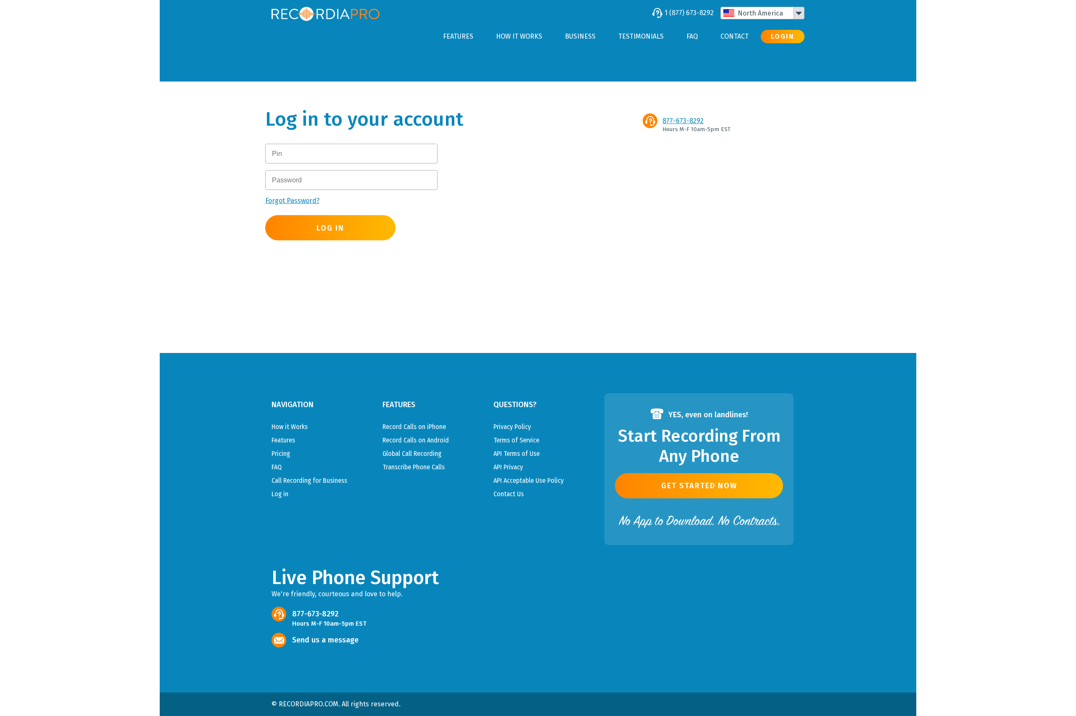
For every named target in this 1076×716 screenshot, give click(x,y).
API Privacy (508, 467)
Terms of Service (516, 440)
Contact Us (508, 494)
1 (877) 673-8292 (689, 13)
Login (782, 36)
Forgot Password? (292, 201)
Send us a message (325, 640)
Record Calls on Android (415, 440)
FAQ (692, 36)
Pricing (281, 454)
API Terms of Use (516, 454)
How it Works (519, 36)
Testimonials (641, 36)
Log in (280, 494)
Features (458, 36)
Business (580, 36)
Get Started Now (699, 485)
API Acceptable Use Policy (528, 480)
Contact (734, 36)
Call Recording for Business (309, 480)
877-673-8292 (683, 121)
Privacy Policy (512, 427)
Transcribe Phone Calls (413, 467)
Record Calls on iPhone (414, 427)
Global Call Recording (411, 454)
